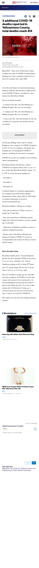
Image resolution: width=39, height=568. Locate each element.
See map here (7, 466)
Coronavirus (8, 16)
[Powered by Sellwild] (34, 423)
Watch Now (33, 2)
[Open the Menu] (3, 2)
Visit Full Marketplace (30, 313)
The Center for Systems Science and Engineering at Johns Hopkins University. (18, 469)
